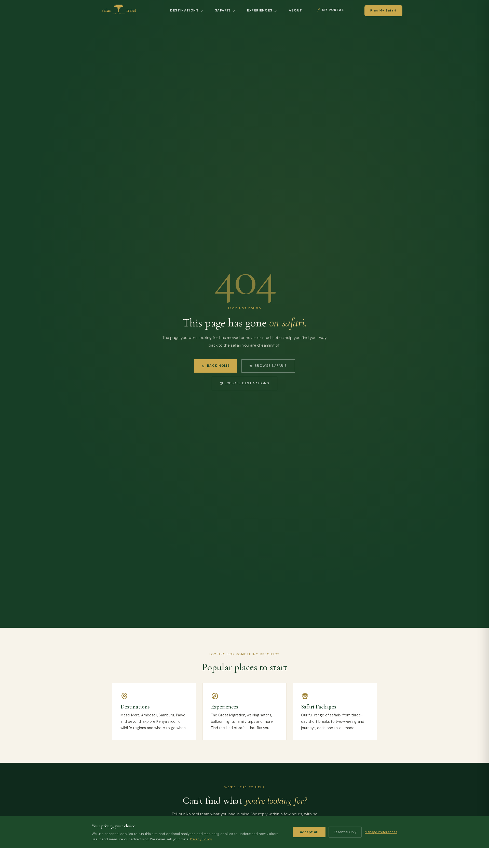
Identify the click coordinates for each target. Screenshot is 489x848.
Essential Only (345, 832)
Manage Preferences (381, 832)
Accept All (309, 832)
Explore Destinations (247, 383)
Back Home (218, 366)
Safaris (223, 10)
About (295, 10)
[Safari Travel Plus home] (119, 11)
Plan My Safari (383, 10)
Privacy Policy (201, 839)
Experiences (260, 10)
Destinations (184, 10)
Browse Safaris (271, 366)
